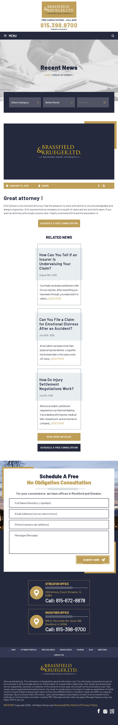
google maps (112, 711)
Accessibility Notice (67, 705)
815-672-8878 (70, 600)
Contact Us (59, 655)
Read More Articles (59, 436)
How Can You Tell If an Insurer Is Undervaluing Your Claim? (58, 261)
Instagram (105, 711)
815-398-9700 (71, 629)
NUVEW (8, 705)
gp (103, 185)
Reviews (80, 650)
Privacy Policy (89, 705)
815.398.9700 (59, 25)
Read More (55, 298)
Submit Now (91, 559)
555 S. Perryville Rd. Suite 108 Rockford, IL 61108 (63, 622)
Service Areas (66, 650)
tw (98, 185)
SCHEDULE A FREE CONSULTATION (59, 223)
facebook (99, 711)
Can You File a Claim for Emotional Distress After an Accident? (58, 324)
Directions (102, 650)
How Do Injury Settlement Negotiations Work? (56, 384)
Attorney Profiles (28, 650)
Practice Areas (48, 650)
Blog (91, 650)
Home (13, 650)
